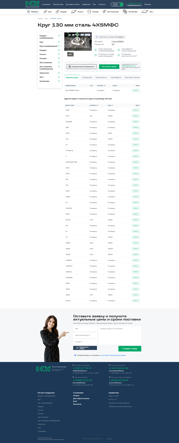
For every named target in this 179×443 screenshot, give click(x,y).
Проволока (41, 424)
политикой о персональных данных (113, 355)
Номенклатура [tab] (72, 78)
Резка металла (58, 4)
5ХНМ (67, 214)
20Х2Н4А (69, 272)
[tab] (70, 54)
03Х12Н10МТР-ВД (71, 162)
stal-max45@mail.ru (79, 382)
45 (66, 202)
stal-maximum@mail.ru (116, 370)
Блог (94, 4)
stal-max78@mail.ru (115, 382)
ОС (67, 237)
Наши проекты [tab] (101, 77)
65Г (67, 225)
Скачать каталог (115, 4)
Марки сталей (114, 396)
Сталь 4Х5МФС (118, 41)
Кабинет (109, 438)
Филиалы (147, 4)
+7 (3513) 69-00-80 (118, 368)
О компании (46, 4)
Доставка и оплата (72, 4)
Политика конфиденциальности (92, 438)
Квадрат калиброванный (46, 396)
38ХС (67, 127)
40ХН (67, 116)
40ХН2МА (69, 121)
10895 (68, 283)
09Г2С (68, 133)
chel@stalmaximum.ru (135, 5)
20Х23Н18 (69, 208)
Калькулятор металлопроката (83, 67)
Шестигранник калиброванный (49, 421)
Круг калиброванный (45, 403)
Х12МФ (68, 197)
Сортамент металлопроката (119, 403)
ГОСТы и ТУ (113, 399)
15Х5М (68, 248)
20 (66, 145)
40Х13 (68, 191)
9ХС (67, 179)
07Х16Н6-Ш (69, 150)
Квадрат (63, 12)
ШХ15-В (68, 300)
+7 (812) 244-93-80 (118, 380)
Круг (50, 12)
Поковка (95, 12)
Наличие (34, 12)
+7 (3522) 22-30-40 (82, 380)
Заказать (135, 90)
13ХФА (68, 295)
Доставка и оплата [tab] (132, 77)
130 (113, 44)
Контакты (102, 4)
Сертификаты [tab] (115, 77)
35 (66, 231)
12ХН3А (68, 254)
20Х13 (67, 168)
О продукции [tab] (87, 77)
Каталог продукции (46, 393)
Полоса (80, 12)
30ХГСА (68, 220)
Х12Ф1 (67, 110)
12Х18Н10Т (69, 266)
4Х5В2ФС (69, 260)
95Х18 (68, 289)
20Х (67, 185)
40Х (67, 139)
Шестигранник (113, 12)
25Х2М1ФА (69, 277)
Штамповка (133, 12)
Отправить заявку (130, 349)
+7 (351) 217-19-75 (134, 3)
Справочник (86, 4)
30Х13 (67, 173)
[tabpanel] (78, 41)
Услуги (76, 396)
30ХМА (68, 243)
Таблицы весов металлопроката (120, 406)
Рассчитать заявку (109, 67)
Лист (151, 12)
